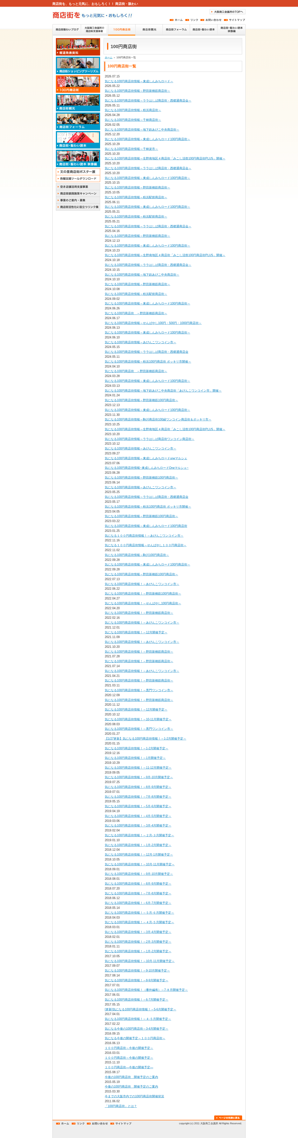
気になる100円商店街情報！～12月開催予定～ (136, 632)
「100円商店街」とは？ (121, 1106)
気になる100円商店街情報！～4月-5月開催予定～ (138, 816)
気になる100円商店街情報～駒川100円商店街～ (137, 555)
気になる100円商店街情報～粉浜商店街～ (133, 110)
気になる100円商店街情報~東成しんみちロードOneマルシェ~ (147, 468)
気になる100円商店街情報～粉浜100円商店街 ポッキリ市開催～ (148, 361)
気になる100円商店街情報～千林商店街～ (133, 120)
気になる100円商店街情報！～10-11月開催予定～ (138, 719)
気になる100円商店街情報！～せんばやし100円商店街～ (143, 603)
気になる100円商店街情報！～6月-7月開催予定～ (138, 903)
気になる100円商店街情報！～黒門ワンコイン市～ (139, 690)
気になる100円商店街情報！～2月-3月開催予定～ (138, 941)
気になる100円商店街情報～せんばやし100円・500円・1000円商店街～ (153, 323)
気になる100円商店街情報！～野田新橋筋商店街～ (139, 613)
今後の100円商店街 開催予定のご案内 (131, 1077)
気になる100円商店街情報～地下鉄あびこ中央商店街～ (142, 129)
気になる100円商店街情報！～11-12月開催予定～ (138, 767)
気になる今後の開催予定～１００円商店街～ (135, 1038)
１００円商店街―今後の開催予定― (129, 1067)
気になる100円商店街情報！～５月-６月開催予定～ (139, 912)
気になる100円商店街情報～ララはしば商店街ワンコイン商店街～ (149, 439)
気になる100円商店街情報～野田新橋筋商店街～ (137, 91)
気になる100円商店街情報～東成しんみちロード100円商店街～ (147, 139)
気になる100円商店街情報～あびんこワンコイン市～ (140, 342)
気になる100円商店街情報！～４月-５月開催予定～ (139, 922)
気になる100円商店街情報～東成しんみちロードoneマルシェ (146, 458)
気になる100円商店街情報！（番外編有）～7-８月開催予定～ (146, 990)
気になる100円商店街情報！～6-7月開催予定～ (136, 999)
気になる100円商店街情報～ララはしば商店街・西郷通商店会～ (148, 100)
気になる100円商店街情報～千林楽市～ (131, 149)
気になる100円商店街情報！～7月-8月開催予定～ (138, 796)
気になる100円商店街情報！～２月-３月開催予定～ (139, 835)
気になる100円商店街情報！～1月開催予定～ (135, 758)
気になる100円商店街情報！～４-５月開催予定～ (138, 1019)
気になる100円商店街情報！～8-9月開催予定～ (136, 980)
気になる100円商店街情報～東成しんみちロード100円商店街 (146, 526)
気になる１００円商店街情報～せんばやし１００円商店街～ (145, 545)
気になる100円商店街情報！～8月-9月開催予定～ (138, 787)
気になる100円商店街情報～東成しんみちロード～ (139, 81)
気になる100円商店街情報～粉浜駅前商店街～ (136, 197)
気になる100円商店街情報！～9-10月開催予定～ (137, 970)
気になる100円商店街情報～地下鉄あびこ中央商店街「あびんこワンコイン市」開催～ (163, 390)
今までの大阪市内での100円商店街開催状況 (134, 1096)
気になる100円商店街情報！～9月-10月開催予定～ (139, 777)
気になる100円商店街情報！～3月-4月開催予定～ (138, 825)
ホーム (108, 57)
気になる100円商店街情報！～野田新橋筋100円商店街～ (143, 593)
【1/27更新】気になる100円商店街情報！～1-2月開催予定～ (145, 738)
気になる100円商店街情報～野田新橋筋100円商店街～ (141, 400)
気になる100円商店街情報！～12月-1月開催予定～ (139, 854)
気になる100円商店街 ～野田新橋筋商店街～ (136, 313)
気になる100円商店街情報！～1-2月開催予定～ (136, 748)
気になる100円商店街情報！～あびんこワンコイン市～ (142, 584)
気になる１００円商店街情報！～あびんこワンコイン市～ (144, 535)
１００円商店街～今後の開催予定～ (129, 1048)
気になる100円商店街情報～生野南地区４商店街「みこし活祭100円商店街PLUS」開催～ (165, 158)
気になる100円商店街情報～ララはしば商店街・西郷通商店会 (146, 352)
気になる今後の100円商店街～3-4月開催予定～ (136, 1028)
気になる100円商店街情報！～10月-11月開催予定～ (140, 864)
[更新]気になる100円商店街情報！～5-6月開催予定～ (140, 1009)
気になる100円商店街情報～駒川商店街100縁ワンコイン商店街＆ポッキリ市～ (158, 419)
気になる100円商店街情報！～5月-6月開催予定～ (138, 806)
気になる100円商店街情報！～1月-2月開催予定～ (138, 845)
